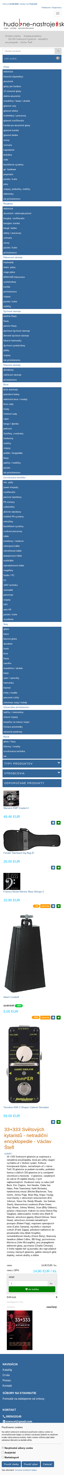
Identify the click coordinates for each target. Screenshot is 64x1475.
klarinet (7, 687)
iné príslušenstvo (11, 199)
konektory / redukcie (13, 541)
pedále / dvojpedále (13, 453)
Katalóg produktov (33, 36)
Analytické (10, 1452)
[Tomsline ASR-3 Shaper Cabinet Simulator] (23, 1064)
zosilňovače (9, 492)
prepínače (8, 174)
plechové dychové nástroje (16, 331)
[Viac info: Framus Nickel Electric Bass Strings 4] (53, 906)
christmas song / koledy (15, 702)
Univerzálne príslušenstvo (16, 707)
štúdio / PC (9, 575)
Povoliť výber (31, 1464)
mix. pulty (8, 482)
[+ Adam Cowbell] (58, 1017)
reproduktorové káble (13, 565)
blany (6, 458)
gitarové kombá (11, 130)
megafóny (8, 570)
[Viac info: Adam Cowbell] (53, 1017)
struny (6, 140)
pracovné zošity (11, 697)
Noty (5, 624)
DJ (4, 580)
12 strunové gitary (12, 91)
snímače (7, 145)
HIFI (5, 604)
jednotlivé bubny (11, 394)
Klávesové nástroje (12, 257)
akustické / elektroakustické (17, 213)
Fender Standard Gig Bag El (18, 853)
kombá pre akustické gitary (16, 125)
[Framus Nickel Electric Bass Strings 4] (11, 881)
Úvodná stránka (13, 36)
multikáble (8, 560)
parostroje (8, 595)
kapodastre (8, 150)
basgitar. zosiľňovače (13, 218)
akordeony (8, 370)
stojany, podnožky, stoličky (16, 189)
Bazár (6, 736)
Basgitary (8, 203)
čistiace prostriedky (13, 727)
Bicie (5, 384)
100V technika (10, 585)
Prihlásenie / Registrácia (51, 8)
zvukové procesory (12, 531)
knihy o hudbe (10, 692)
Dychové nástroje (12, 311)
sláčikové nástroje (12, 375)
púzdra (6, 468)
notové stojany (10, 717)
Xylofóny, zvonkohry (13, 433)
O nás (6, 1375)
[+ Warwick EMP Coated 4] (58, 823)
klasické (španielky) (13, 76)
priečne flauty (10, 316)
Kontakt (7, 1385)
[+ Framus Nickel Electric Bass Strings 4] (58, 906)
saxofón (7, 663)
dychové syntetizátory (14, 345)
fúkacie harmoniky (12, 340)
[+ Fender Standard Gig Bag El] (58, 867)
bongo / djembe (11, 424)
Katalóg (7, 1369)
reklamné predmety (12, 731)
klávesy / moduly (11, 746)
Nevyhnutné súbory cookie (19, 1448)
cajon (6, 419)
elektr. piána (9, 267)
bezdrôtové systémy (13, 164)
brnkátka (7, 155)
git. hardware (9, 169)
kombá (6, 287)
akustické (8, 81)
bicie (5, 653)
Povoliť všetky (11, 1464)
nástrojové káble (11, 546)
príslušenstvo (10, 252)
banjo (6, 673)
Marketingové (12, 1457)
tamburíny (8, 438)
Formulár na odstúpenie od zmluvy (23, 1398)
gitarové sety (9, 106)
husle (6, 648)
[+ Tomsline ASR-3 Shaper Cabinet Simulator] (58, 1122)
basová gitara (10, 639)
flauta (6, 658)
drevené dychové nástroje (16, 335)
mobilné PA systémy (13, 516)
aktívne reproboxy (12, 511)
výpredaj (45, 906)
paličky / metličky (12, 463)
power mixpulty (10, 487)
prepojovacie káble (12, 555)
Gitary (6, 67)
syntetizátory (9, 282)
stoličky (7, 306)
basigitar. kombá (11, 223)
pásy (5, 184)
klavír (6, 634)
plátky (6, 350)
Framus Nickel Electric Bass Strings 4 (23, 891)
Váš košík (31, 58)
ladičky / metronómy (13, 712)
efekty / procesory (12, 233)
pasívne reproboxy (12, 497)
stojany (7, 296)
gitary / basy (9, 741)
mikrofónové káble (12, 551)
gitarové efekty (10, 111)
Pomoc (7, 1380)
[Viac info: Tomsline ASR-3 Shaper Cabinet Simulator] (53, 1122)
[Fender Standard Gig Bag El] (32, 839)
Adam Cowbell (11, 997)
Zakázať (47, 1464)
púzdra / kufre (10, 179)
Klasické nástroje (11, 365)
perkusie (7, 428)
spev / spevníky (11, 678)
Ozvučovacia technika (14, 477)
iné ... (6, 756)
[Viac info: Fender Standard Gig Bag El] (53, 867)
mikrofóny (8, 521)
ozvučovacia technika (14, 751)
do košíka (33, 1289)
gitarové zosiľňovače (13, 120)
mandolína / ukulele (13, 668)
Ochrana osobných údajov (26, 1470)
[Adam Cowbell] (25, 953)
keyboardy (8, 262)
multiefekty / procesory (14, 115)
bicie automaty (10, 389)
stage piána (9, 272)
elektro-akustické (11, 96)
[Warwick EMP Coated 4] (11, 798)
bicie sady (8, 404)
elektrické (8, 71)
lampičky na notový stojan (16, 722)
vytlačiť (8, 1153)
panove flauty (10, 326)
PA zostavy (9, 502)
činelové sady (10, 414)
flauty (6, 321)
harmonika (8, 683)
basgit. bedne (10, 228)
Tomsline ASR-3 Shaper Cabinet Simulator (26, 1107)
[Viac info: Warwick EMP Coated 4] (53, 823)
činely (6, 409)
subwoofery (9, 507)
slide (5, 159)
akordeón (7, 643)
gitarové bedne (10, 135)
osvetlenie (8, 619)
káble (6, 536)
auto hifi (7, 609)
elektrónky (8, 194)
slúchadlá (8, 590)
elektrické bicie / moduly (15, 399)
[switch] (3, 1448)
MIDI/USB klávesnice (14, 277)
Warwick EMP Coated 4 (16, 808)
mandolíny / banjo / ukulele (16, 101)
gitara (6, 629)
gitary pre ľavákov (12, 86)
